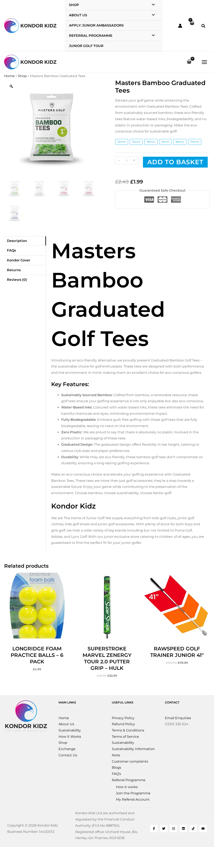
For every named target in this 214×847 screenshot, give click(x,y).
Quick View (37, 635)
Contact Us (68, 755)
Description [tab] (17, 241)
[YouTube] (203, 828)
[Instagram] (173, 828)
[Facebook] (154, 828)
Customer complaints (130, 761)
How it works (127, 787)
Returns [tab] (14, 270)
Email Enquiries (178, 718)
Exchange (67, 749)
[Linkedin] (183, 828)
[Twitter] (163, 828)
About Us (66, 724)
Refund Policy (123, 724)
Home (9, 76)
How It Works (70, 737)
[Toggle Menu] (152, 15)
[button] (203, 26)
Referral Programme (128, 780)
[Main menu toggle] (204, 62)
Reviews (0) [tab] (17, 280)
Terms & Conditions (128, 730)
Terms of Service (125, 737)
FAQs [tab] (11, 250)
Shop (22, 76)
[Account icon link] (180, 26)
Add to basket (175, 162)
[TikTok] (193, 828)
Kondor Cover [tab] (18, 260)
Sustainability (70, 730)
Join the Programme (133, 793)
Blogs (116, 767)
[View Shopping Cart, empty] (191, 25)
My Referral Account (133, 799)
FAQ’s (116, 774)
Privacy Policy (123, 718)
